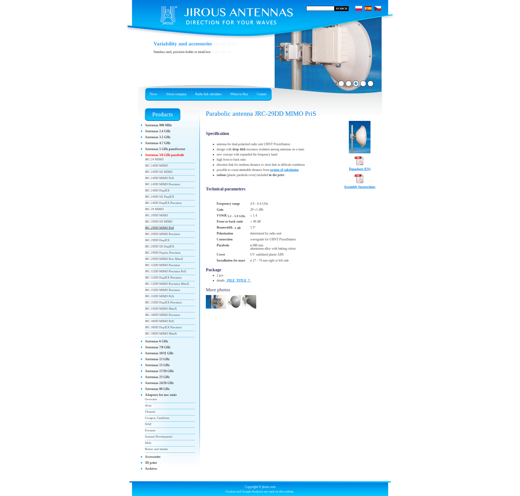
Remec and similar (156, 449)
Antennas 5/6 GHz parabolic (164, 155)
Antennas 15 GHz (157, 365)
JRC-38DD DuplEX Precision (163, 327)
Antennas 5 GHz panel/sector (165, 149)
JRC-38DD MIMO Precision (162, 314)
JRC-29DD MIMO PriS (159, 227)
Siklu (148, 442)
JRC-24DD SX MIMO (159, 171)
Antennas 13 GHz (157, 359)
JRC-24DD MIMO (156, 165)
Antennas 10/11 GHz (159, 353)
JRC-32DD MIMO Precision (162, 265)
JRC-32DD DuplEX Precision (163, 277)
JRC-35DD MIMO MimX (161, 308)
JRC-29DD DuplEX (157, 240)
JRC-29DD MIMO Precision (162, 234)
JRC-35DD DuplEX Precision (163, 302)
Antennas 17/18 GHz (159, 371)
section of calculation (284, 170)
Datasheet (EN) (359, 169)
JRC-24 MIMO (154, 159)
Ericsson (150, 430)
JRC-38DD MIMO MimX (161, 333)
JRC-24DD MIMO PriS (159, 178)
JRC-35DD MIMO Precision (162, 290)
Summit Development (158, 436)
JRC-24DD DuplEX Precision (163, 202)
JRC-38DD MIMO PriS (159, 321)
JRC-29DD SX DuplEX (159, 246)
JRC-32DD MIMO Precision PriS (165, 271)
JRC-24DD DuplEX (157, 190)
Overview (151, 399)
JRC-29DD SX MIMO (159, 221)
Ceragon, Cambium (157, 417)
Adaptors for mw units (161, 394)
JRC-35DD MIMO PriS (159, 296)
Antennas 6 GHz (156, 341)
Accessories (153, 456)
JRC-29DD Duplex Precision (163, 252)
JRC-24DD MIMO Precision (162, 184)
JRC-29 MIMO (154, 209)
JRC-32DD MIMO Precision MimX (167, 283)
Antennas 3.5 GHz (157, 137)
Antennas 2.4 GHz (157, 131)
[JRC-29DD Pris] (234, 309)
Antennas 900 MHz (158, 125)
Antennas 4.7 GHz (157, 143)
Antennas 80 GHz (157, 389)
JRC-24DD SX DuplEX (159, 196)
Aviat (148, 405)
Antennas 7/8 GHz (157, 347)
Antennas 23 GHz (157, 377)
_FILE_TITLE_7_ (238, 280)
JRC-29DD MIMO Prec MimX (164, 258)
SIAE (148, 424)
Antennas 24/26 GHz (159, 383)
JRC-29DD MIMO (156, 215)
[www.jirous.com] (218, 13)
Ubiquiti (150, 411)
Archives (151, 468)
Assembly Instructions (359, 187)
